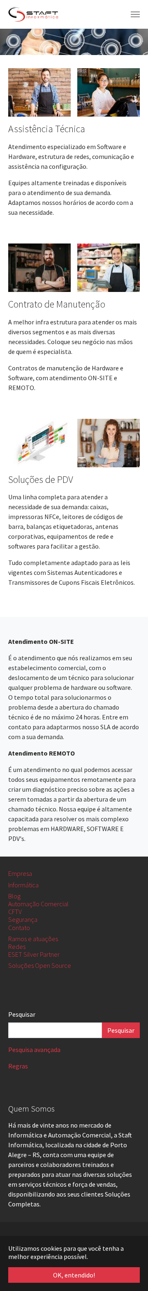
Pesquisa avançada (34, 1049)
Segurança (22, 919)
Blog (14, 896)
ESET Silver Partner (34, 954)
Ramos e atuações (33, 939)
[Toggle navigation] (135, 14)
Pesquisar (21, 1014)
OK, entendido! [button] (74, 1275)
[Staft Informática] (33, 14)
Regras (18, 1066)
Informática (23, 885)
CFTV (15, 911)
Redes (16, 946)
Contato (19, 927)
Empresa (20, 873)
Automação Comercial (38, 904)
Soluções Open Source (39, 965)
